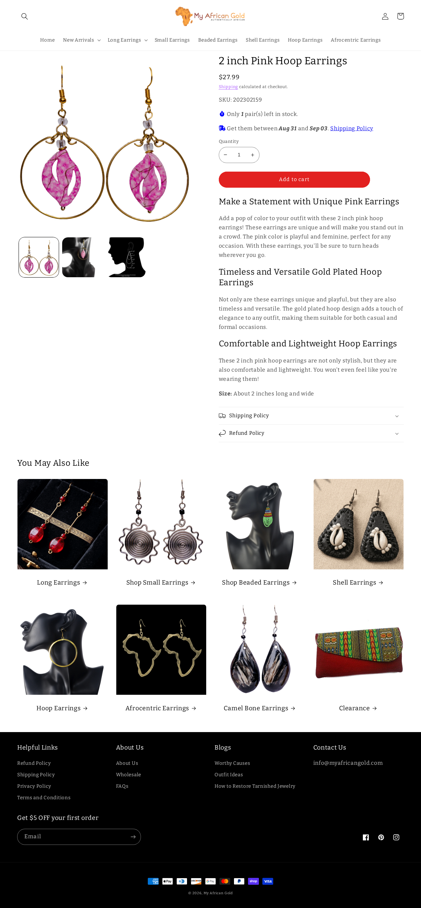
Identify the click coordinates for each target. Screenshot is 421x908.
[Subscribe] (133, 837)
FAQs (122, 786)
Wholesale (128, 774)
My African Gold (218, 893)
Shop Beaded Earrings (256, 582)
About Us (127, 763)
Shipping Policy (351, 128)
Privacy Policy (34, 786)
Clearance (354, 708)
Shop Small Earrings (157, 582)
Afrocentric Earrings (157, 708)
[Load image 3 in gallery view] (125, 257)
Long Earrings (58, 582)
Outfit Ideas (229, 774)
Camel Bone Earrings (256, 708)
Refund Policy (34, 763)
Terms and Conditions (43, 797)
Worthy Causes (232, 763)
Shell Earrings (354, 582)
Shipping (228, 86)
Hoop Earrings (58, 708)
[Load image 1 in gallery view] (39, 257)
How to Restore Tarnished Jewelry (255, 786)
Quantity (229, 141)
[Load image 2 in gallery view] (82, 257)
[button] (24, 16)
